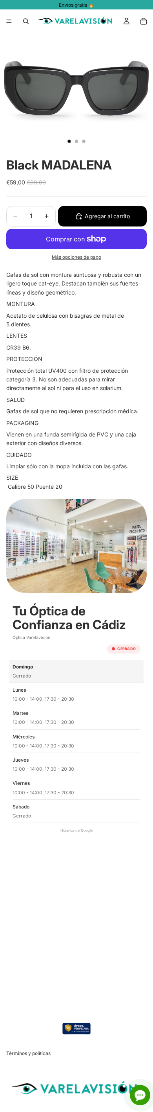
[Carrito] (143, 21)
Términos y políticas (28, 1053)
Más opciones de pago (76, 257)
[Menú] (9, 21)
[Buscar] (26, 21)
